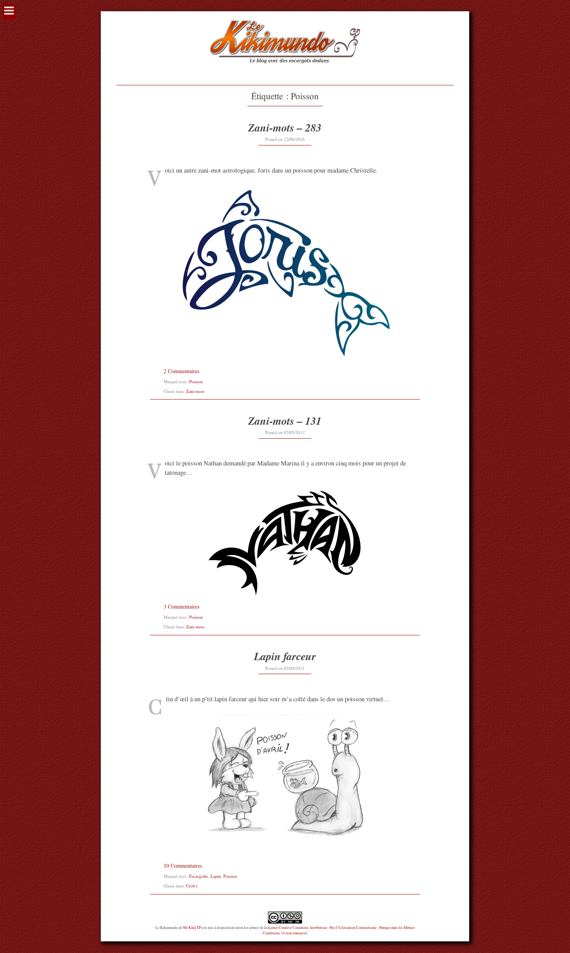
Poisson (196, 381)
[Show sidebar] (9, 11)
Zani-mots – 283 (284, 127)
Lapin (216, 876)
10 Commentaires (183, 865)
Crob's (191, 886)
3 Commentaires (181, 606)
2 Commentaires (181, 371)
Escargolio (198, 876)
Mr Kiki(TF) (192, 927)
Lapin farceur (285, 656)
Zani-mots (195, 391)
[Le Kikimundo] (284, 72)
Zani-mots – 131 (284, 420)
